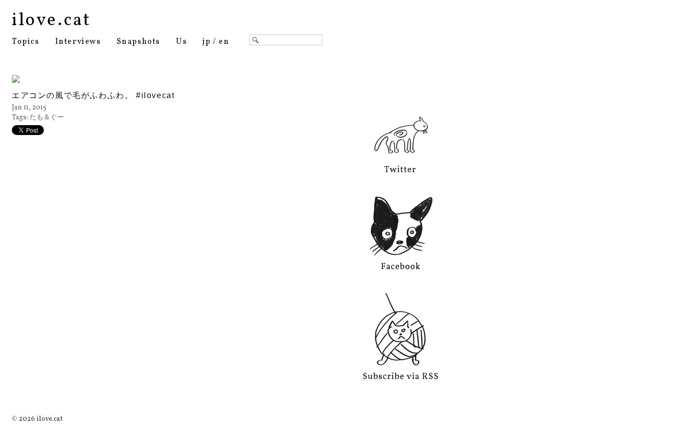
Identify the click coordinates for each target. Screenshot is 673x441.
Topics (25, 41)
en (224, 41)
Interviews (78, 41)
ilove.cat (51, 20)
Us (181, 41)
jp (206, 41)
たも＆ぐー (47, 117)
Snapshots (138, 41)
